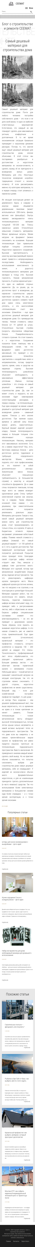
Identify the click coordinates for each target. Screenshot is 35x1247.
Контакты (16, 1241)
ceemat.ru (22, 1230)
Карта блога (25, 1241)
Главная (8, 1241)
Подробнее (5, 869)
